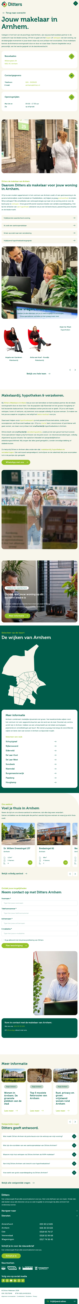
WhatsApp (11, 1030)
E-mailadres (7, 929)
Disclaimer (29, 1296)
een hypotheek (23, 207)
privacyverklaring (27, 940)
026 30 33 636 (19, 1026)
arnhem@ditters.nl (33, 85)
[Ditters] (12, 4)
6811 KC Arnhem (11, 64)
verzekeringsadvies (34, 432)
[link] (39, 59)
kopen (48, 38)
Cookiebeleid (21, 1296)
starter (44, 423)
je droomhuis (63, 198)
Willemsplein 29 (11, 61)
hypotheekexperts (27, 420)
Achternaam (7, 919)
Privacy (35, 1296)
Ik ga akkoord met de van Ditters (24, 940)
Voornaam (6, 899)
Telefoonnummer (9, 909)
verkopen (57, 38)
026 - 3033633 (31, 82)
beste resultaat (43, 414)
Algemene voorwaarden (9, 1296)
